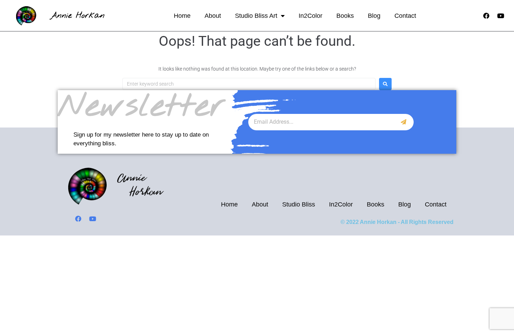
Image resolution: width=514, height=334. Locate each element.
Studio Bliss (298, 204)
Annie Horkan (77, 15)
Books (345, 15)
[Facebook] (486, 15)
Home (182, 15)
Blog (374, 15)
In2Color (310, 15)
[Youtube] (500, 15)
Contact (405, 15)
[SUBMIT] (404, 122)
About (213, 15)
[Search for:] (249, 84)
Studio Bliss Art (256, 15)
